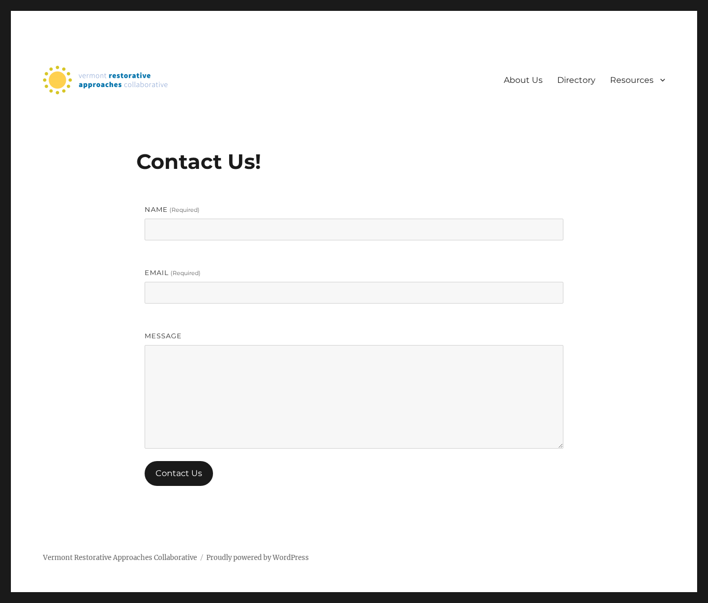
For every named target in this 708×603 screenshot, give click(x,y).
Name (172, 209)
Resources (632, 80)
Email (173, 272)
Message (163, 336)
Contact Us (178, 473)
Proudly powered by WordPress (257, 557)
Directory (576, 80)
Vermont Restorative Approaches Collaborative (120, 557)
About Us (523, 80)
